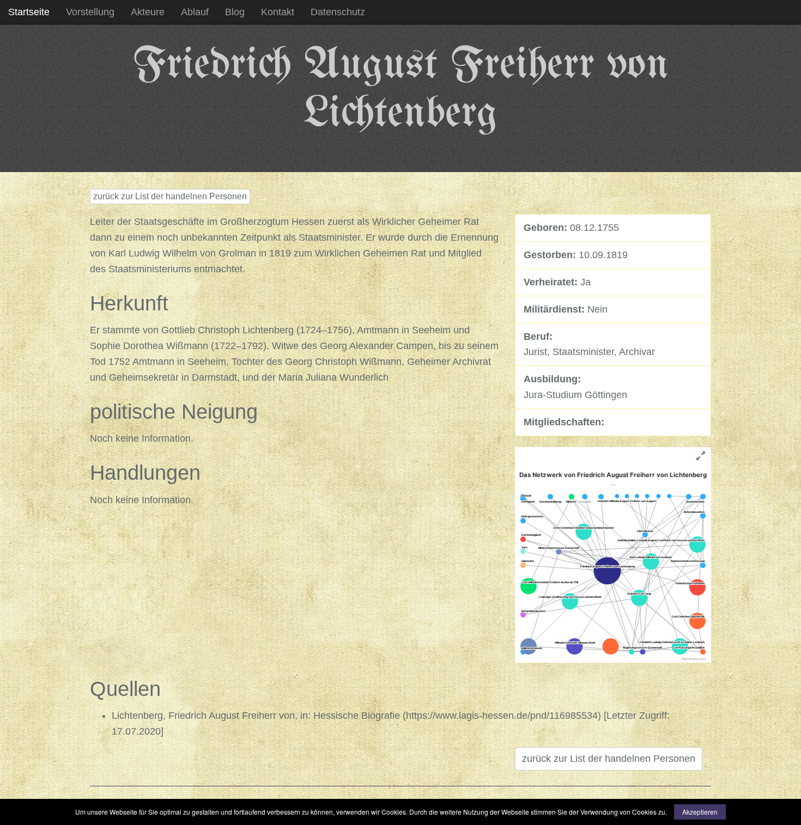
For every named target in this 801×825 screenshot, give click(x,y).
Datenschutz (338, 12)
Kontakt (277, 12)
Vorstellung (90, 12)
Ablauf (195, 12)
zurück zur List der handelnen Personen (170, 196)
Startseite (29, 12)
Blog (235, 12)
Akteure (148, 12)
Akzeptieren (700, 811)
